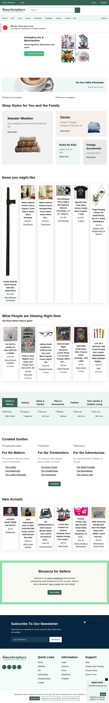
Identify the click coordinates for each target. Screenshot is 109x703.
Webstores (66, 674)
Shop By (104, 18)
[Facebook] (4, 667)
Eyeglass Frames (45, 369)
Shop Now (12, 132)
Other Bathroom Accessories (10, 299)
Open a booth (54, 584)
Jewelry (58, 18)
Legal (64, 662)
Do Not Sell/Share (71, 698)
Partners (65, 666)
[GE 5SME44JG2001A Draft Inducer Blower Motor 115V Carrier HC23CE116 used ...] (45, 528)
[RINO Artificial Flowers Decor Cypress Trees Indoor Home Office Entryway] (28, 243)
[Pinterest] (14, 667)
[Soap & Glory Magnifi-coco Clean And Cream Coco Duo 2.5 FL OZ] (28, 353)
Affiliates (41, 666)
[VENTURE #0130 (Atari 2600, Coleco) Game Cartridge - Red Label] (81, 353)
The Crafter (10, 467)
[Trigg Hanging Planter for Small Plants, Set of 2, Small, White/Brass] (98, 243)
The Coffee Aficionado (15, 474)
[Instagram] (19, 667)
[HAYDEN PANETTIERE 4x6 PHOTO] (10, 528)
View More (54, 484)
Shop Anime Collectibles (35, 53)
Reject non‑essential (51, 698)
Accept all (34, 698)
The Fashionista (48, 474)
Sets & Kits (28, 375)
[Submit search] (77, 10)
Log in (94, 3)
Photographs (10, 532)
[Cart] (104, 9)
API (39, 670)
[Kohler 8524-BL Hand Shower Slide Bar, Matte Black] (10, 243)
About (40, 662)
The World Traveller (86, 467)
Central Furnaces (45, 547)
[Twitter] (9, 667)
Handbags (48, 18)
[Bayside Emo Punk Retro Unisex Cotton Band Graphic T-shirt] (81, 243)
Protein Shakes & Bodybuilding (80, 545)
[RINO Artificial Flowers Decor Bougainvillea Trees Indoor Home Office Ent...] (45, 243)
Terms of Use (91, 674)
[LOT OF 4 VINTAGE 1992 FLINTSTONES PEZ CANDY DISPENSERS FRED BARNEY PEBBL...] (98, 353)
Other (99, 368)
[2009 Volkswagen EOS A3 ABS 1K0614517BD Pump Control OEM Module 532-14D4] (28, 528)
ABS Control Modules (28, 546)
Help (22, 3)
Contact (41, 683)
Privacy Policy (91, 670)
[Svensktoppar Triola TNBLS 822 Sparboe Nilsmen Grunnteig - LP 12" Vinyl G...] (63, 243)
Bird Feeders (63, 546)
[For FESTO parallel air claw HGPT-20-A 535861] (10, 353)
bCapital (65, 679)
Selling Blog (43, 674)
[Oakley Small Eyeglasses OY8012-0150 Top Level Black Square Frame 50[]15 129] (45, 353)
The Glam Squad (49, 467)
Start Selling (54, 592)
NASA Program (63, 369)
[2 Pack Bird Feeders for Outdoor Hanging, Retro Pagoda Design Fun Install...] (63, 528)
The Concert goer (85, 474)
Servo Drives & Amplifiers (10, 361)
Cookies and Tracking (94, 666)
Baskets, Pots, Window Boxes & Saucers (98, 231)
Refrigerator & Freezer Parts (98, 545)
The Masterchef (12, 471)
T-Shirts (81, 221)
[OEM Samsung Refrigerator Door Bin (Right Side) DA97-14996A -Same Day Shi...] (98, 528)
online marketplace (55, 578)
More (75, 18)
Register (103, 3)
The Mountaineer (85, 471)
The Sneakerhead (49, 471)
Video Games (81, 368)
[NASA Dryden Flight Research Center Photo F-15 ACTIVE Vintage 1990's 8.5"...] (63, 353)
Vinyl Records (63, 221)
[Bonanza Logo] (14, 10)
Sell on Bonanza (8, 3)
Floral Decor (28, 224)
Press (64, 670)
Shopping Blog (44, 679)
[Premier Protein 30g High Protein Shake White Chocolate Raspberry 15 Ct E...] (81, 528)
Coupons (68, 18)
